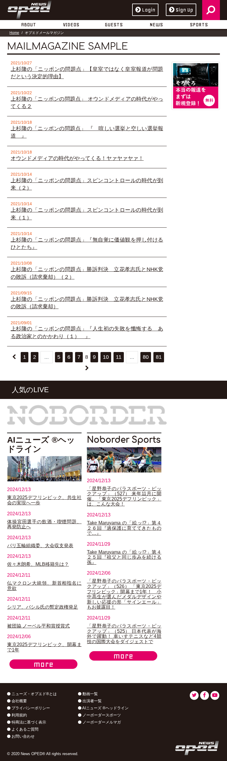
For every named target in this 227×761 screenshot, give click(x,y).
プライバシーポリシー (30, 708)
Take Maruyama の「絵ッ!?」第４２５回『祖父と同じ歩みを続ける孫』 (124, 557)
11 (118, 357)
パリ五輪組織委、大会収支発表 (40, 545)
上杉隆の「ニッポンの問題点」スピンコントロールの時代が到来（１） (87, 213)
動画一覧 (89, 694)
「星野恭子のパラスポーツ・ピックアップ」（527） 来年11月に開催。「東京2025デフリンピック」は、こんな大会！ (124, 496)
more (43, 664)
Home (14, 33)
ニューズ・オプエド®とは (33, 694)
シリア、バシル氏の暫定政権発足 (42, 607)
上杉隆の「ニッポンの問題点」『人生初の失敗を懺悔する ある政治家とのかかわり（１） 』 (87, 332)
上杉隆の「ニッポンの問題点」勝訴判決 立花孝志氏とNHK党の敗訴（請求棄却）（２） (87, 273)
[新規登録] (195, 85)
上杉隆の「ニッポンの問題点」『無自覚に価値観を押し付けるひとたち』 (87, 243)
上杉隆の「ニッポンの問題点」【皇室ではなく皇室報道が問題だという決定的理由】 (87, 72)
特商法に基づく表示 (28, 722)
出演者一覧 (91, 701)
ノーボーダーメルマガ (101, 722)
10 (106, 357)
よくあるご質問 (24, 729)
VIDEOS (71, 24)
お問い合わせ (22, 736)
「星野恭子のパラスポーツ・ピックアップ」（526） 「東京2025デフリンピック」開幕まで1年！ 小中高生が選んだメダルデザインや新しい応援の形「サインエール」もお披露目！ (124, 594)
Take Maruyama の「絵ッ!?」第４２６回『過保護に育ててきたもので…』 (124, 528)
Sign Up (184, 9)
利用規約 (18, 715)
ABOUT (28, 24)
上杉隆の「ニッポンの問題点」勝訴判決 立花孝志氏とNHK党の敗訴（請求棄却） (87, 302)
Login (148, 9)
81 (159, 357)
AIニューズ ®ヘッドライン (105, 708)
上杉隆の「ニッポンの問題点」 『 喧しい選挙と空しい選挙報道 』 (87, 132)
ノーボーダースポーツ (101, 715)
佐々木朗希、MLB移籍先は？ (38, 564)
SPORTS (199, 24)
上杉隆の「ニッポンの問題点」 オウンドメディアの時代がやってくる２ (87, 102)
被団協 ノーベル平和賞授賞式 (38, 625)
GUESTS (114, 24)
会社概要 (18, 701)
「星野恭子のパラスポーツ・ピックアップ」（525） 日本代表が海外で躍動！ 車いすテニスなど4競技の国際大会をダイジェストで (124, 633)
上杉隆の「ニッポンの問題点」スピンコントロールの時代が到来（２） (87, 184)
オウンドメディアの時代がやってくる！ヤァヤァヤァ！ (77, 158)
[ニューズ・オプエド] (29, 8)
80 (146, 357)
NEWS (156, 24)
